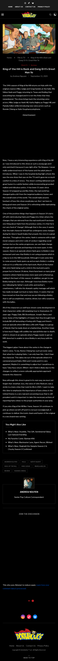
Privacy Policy (44, 7)
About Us (19, 7)
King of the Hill (10, 466)
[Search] (50, 14)
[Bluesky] (33, 3)
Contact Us (30, 7)
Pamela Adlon (40, 466)
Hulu (24, 462)
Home (10, 7)
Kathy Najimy (35, 462)
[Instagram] (25, 3)
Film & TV (21, 58)
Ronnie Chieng (20, 471)
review (7, 471)
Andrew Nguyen (20, 76)
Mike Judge (25, 466)
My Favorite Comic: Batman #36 (21, 438)
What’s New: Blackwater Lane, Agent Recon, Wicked (30, 442)
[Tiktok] (29, 3)
